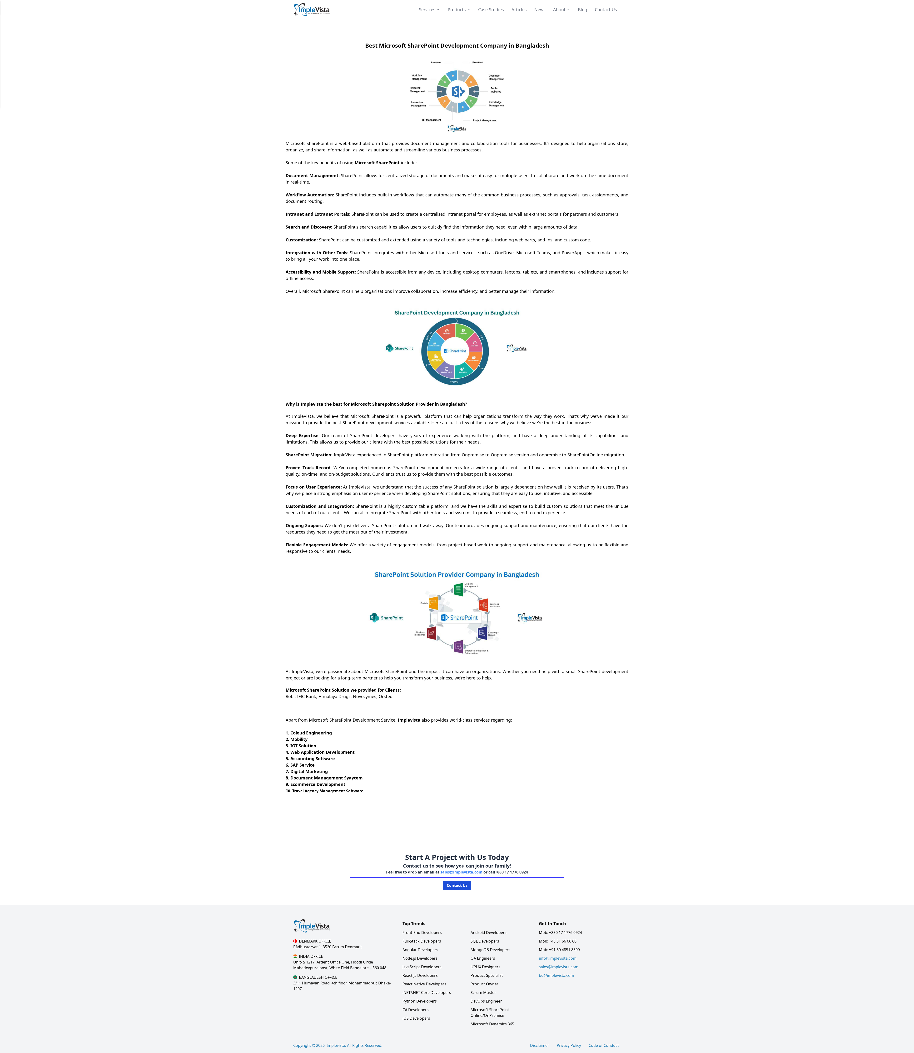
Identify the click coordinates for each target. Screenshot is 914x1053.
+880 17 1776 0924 (511, 872)
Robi (290, 696)
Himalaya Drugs (334, 696)
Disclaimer (539, 1045)
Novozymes (364, 696)
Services (427, 9)
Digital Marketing (309, 771)
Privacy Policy (569, 1045)
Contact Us (457, 885)
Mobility (299, 739)
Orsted (385, 696)
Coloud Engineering (311, 733)
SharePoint (318, 143)
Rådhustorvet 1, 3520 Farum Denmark (327, 946)
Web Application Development (322, 752)
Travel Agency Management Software (327, 790)
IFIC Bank (306, 696)
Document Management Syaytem (326, 778)
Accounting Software (312, 758)
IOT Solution (303, 746)
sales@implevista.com (461, 872)
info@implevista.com (557, 958)
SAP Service (302, 765)
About (559, 9)
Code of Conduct (604, 1045)
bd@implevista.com (556, 975)
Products (457, 9)
